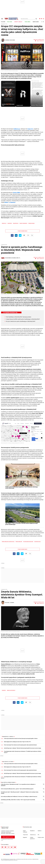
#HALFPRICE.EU (15, 223)
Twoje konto (25, 834)
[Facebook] (12, 235)
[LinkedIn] (2, 847)
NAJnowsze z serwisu (8, 736)
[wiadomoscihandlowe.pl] (11, 18)
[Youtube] (15, 847)
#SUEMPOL (4, 690)
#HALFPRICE (10, 223)
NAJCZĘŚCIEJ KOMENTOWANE (8, 782)
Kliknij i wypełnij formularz (8, 837)
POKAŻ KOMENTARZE (22, 230)
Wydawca (39, 830)
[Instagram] (8, 847)
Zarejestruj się (33, 834)
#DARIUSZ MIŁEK (31, 223)
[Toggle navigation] (2, 18)
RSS (38, 834)
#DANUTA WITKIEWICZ (11, 690)
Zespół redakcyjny (25, 831)
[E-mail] (28, 235)
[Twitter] (20, 235)
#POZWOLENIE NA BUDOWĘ (28, 541)
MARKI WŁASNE (36, 21)
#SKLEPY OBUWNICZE (23, 223)
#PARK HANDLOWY (19, 541)
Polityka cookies (41, 837)
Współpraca (32, 830)
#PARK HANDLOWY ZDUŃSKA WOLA (8, 541)
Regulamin (25, 837)
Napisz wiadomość (40, 40)
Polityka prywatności (32, 838)
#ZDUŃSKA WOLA (37, 541)
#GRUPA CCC (4, 223)
